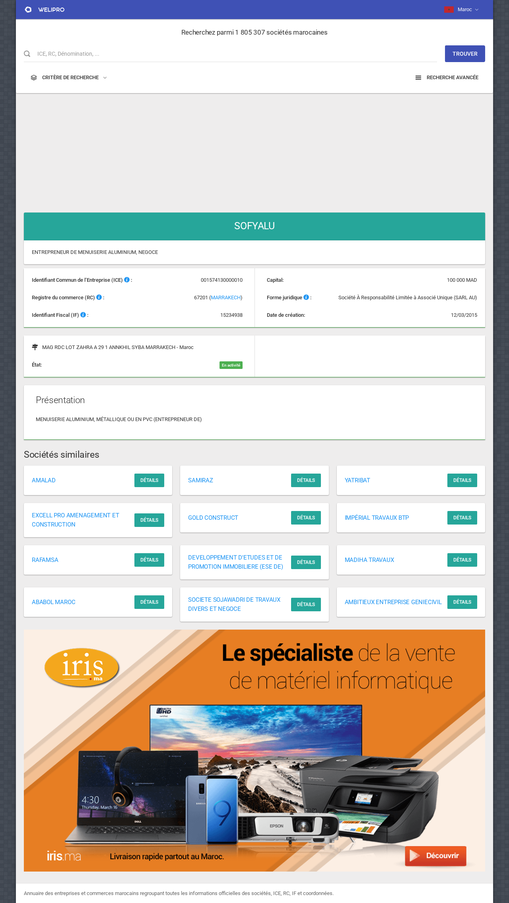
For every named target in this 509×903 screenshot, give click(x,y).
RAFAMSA (45, 560)
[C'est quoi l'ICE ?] (127, 280)
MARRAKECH (226, 297)
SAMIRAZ (200, 480)
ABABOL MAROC (53, 602)
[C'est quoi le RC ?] (99, 297)
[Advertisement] (254, 149)
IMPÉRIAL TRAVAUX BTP (377, 517)
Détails (149, 480)
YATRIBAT (357, 480)
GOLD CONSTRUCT (213, 517)
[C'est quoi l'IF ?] (83, 315)
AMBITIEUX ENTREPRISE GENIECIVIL (393, 602)
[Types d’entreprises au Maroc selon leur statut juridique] (306, 297)
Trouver (465, 54)
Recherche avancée (451, 77)
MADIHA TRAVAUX (369, 560)
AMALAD (44, 480)
